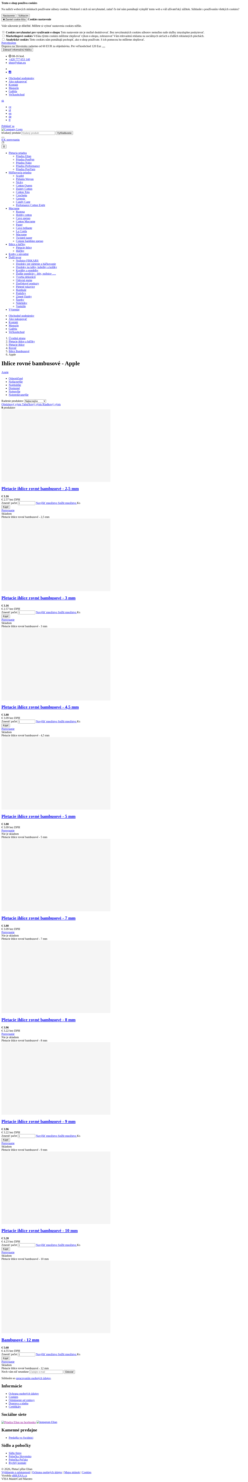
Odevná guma (24, 280)
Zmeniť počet (9, 503)
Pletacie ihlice (24, 247)
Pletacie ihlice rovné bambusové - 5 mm (38, 816)
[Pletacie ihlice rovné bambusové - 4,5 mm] (55, 699)
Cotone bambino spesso (29, 241)
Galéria (13, 91)
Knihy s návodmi (19, 254)
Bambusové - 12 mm (20, 1340)
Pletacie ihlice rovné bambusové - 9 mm (38, 1121)
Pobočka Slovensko (20, 1456)
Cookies (13, 1396)
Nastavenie (9, 15)
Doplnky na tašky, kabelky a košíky (36, 267)
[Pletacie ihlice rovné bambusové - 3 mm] (55, 590)
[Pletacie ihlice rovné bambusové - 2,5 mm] (55, 480)
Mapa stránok (72, 1472)
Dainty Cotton (24, 188)
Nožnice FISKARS (27, 260)
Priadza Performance (28, 166)
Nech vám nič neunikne (15, 1371)
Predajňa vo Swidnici (21, 1437)
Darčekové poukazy (27, 283)
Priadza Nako (24, 162)
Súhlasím (23, 15)
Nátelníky (21, 303)
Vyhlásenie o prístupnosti (15, 1472)
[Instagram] (10, 72)
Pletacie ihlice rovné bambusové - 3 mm (38, 598)
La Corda (21, 231)
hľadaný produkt (11, 132)
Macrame (14, 208)
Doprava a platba (18, 1403)
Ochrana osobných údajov (24, 1393)
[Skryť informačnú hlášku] (103, 47)
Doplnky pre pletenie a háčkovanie (36, 263)
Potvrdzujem (8, 42)
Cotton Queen (24, 185)
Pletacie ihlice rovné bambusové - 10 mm (39, 1230)
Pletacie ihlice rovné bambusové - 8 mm (38, 1019)
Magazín (14, 88)
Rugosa (20, 211)
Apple (5, 372)
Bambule (21, 290)
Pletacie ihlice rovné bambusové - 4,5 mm (40, 707)
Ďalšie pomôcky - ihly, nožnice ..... (36, 273)
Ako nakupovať (18, 81)
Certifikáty (15, 1406)
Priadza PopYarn (25, 169)
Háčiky (20, 250)
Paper (19, 224)
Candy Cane (23, 201)
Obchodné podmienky (21, 78)
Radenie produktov (12, 400)
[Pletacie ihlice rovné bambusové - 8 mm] (55, 1012)
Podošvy (21, 293)
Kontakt (13, 84)
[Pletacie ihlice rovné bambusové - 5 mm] (55, 808)
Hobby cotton (24, 214)
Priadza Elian (23, 156)
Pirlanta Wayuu (25, 179)
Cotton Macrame (25, 221)
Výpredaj (14, 309)
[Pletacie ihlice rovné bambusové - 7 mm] (55, 910)
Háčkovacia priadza (20, 172)
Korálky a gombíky (27, 270)
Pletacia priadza (18, 152)
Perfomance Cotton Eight (30, 205)
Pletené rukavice (25, 286)
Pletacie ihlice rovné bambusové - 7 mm (38, 918)
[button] (2, 100)
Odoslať (69, 1372)
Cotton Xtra (23, 192)
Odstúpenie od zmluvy (22, 1400)
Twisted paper (24, 237)
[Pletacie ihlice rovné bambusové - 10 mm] (55, 1223)
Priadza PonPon (25, 159)
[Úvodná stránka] (12, 129)
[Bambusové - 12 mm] (55, 1332)
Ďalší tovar (15, 257)
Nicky (19, 182)
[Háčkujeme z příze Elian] (18, 1422)
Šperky (20, 299)
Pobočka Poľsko (18, 1459)
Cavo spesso (23, 218)
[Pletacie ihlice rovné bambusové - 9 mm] (55, 1113)
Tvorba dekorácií (26, 276)
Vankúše (21, 306)
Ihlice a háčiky (17, 244)
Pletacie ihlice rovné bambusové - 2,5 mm (40, 488)
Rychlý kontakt (17, 1462)
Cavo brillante (24, 228)
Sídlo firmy (15, 1453)
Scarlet (20, 175)
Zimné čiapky (24, 296)
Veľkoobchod (17, 94)
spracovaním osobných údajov (33, 1378)
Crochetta (21, 195)
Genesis (20, 198)
